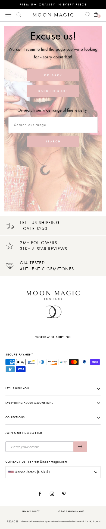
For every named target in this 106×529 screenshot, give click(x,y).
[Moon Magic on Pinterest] (65, 493)
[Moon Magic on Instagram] (53, 493)
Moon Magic (76, 511)
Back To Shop (53, 91)
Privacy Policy (31, 511)
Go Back (53, 75)
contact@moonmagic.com (47, 462)
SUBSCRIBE (80, 446)
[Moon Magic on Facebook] (42, 493)
